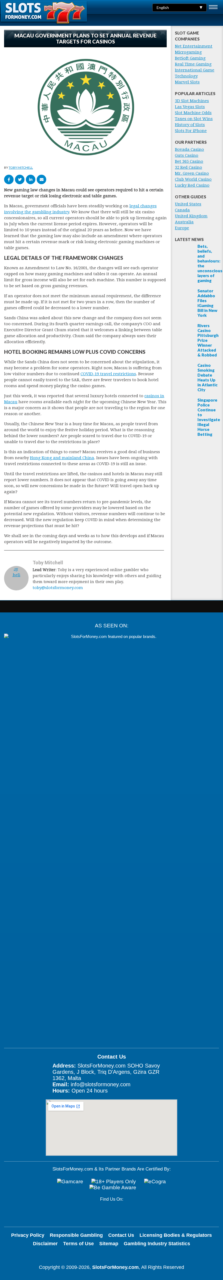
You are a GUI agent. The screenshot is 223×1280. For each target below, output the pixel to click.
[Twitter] (121, 1213)
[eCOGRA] (155, 1182)
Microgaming (188, 52)
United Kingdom (191, 216)
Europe (182, 228)
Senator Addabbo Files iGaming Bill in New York (207, 303)
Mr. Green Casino (192, 173)
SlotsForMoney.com (115, 1267)
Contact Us (121, 1235)
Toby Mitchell (21, 167)
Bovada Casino (189, 149)
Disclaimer (45, 1243)
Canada (182, 210)
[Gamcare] (70, 1182)
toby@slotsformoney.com (58, 587)
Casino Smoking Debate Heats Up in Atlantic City (207, 377)
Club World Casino (193, 179)
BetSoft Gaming (190, 58)
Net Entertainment (193, 46)
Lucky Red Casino (192, 185)
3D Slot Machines (192, 100)
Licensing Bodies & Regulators (176, 1235)
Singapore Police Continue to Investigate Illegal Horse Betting (208, 417)
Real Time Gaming (193, 64)
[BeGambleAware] (112, 1188)
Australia (184, 222)
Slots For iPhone (191, 130)
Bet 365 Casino (189, 161)
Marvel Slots (187, 82)
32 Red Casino (188, 167)
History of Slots (190, 124)
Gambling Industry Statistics (157, 1243)
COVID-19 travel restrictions (108, 373)
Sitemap (108, 1243)
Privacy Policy (27, 1235)
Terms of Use (78, 1243)
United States (188, 204)
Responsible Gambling (76, 1235)
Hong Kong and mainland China (62, 457)
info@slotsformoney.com (101, 1084)
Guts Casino (186, 155)
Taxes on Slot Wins (194, 118)
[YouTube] (104, 1213)
